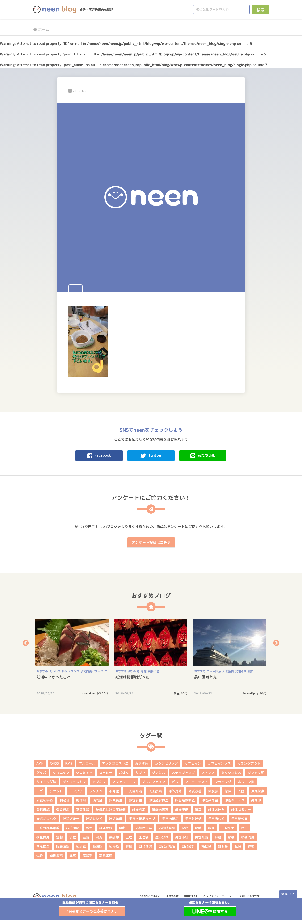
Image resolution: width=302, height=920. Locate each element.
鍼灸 (251, 671)
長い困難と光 (205, 677)
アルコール (87, 763)
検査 (244, 828)
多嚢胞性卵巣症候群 (111, 809)
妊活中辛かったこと (54, 677)
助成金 (97, 800)
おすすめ (42, 671)
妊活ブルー (71, 818)
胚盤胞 (97, 846)
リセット (56, 791)
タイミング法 (46, 782)
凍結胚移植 (44, 800)
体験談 (213, 791)
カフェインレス (219, 763)
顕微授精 (56, 855)
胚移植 (114, 846)
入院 (241, 791)
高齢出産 (153, 671)
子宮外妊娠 (193, 818)
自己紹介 (188, 846)
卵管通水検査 (158, 800)
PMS (68, 763)
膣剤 (129, 846)
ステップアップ (183, 772)
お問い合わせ (250, 896)
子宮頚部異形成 (47, 828)
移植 (231, 837)
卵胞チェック (234, 800)
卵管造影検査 (185, 800)
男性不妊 (241, 671)
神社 (218, 837)
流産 (72, 837)
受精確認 (43, 809)
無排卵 (114, 837)
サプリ (140, 772)
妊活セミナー (241, 809)
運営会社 (172, 896)
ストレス (55, 671)
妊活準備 (115, 818)
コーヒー (105, 772)
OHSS (54, 763)
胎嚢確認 (62, 846)
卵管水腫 (135, 800)
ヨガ (39, 791)
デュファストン (74, 782)
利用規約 (190, 896)
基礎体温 (82, 809)
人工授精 (228, 671)
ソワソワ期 (256, 772)
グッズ (41, 772)
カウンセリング (166, 763)
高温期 (87, 855)
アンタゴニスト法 (115, 763)
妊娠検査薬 (160, 809)
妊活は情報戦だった (132, 677)
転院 (238, 846)
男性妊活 (201, 837)
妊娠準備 (181, 809)
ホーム (43, 29)
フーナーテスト (196, 782)
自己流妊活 (167, 846)
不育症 (114, 791)
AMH (39, 763)
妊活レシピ (94, 818)
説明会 (223, 846)
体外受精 (133, 671)
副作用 (81, 800)
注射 (59, 837)
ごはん (124, 772)
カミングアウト (248, 763)
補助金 (206, 846)
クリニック (61, 772)
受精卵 (256, 800)
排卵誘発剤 (167, 828)
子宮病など (216, 818)
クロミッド (84, 772)
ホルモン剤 (246, 782)
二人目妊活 (214, 671)
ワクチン (95, 791)
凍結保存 (257, 791)
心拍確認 (72, 828)
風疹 (72, 855)
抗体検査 (105, 828)
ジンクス (158, 772)
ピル (175, 782)
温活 (86, 837)
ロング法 (76, 791)
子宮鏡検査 (239, 818)
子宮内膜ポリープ (91, 671)
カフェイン (193, 763)
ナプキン (99, 782)
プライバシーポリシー (218, 896)
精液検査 (43, 846)
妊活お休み (216, 809)
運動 (251, 846)
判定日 (64, 800)
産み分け (161, 837)
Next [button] (276, 643)
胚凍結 (81, 846)
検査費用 (43, 837)
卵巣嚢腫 (115, 800)
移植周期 (247, 837)
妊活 (198, 809)
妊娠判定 (138, 809)
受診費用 (62, 809)
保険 (228, 791)
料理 (211, 828)
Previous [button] (25, 643)
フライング (223, 782)
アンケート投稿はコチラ (151, 542)
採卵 (185, 828)
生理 (129, 837)
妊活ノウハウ (70, 671)
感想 (144, 671)
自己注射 (145, 846)
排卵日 (124, 828)
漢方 (99, 837)
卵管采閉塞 (209, 800)
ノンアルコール (123, 782)
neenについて (150, 896)
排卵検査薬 (143, 828)
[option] (92, 908)
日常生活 (228, 828)
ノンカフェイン (153, 782)
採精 (198, 828)
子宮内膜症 (170, 818)
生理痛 (144, 837)
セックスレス (231, 772)
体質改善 (194, 791)
